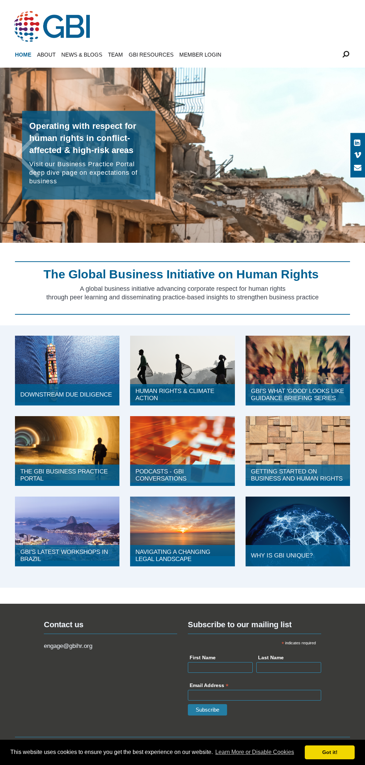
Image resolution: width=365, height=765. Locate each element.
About (46, 55)
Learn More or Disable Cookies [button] (254, 752)
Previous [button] (27, 155)
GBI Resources (151, 55)
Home (23, 55)
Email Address (209, 686)
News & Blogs (81, 55)
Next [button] (338, 155)
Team (115, 55)
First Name (203, 657)
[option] (182, 155)
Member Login (200, 55)
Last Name (271, 657)
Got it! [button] (330, 752)
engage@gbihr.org (68, 646)
